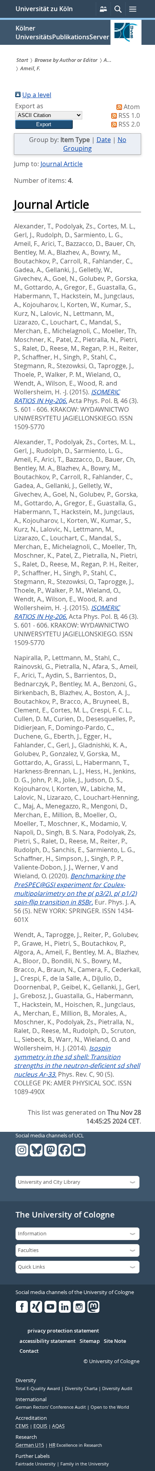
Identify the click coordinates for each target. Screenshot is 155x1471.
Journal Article (62, 163)
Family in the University (84, 1464)
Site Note (115, 1341)
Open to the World (110, 1407)
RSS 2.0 (129, 124)
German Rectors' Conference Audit (51, 1407)
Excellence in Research (75, 1445)
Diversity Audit (117, 1388)
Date (104, 139)
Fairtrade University (36, 1464)
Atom (132, 106)
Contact (29, 1351)
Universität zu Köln (44, 8)
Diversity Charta (82, 1388)
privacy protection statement (63, 1331)
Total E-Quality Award (38, 1388)
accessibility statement (47, 1341)
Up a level (36, 94)
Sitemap (89, 1341)
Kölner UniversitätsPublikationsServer (62, 32)
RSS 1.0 (129, 115)
